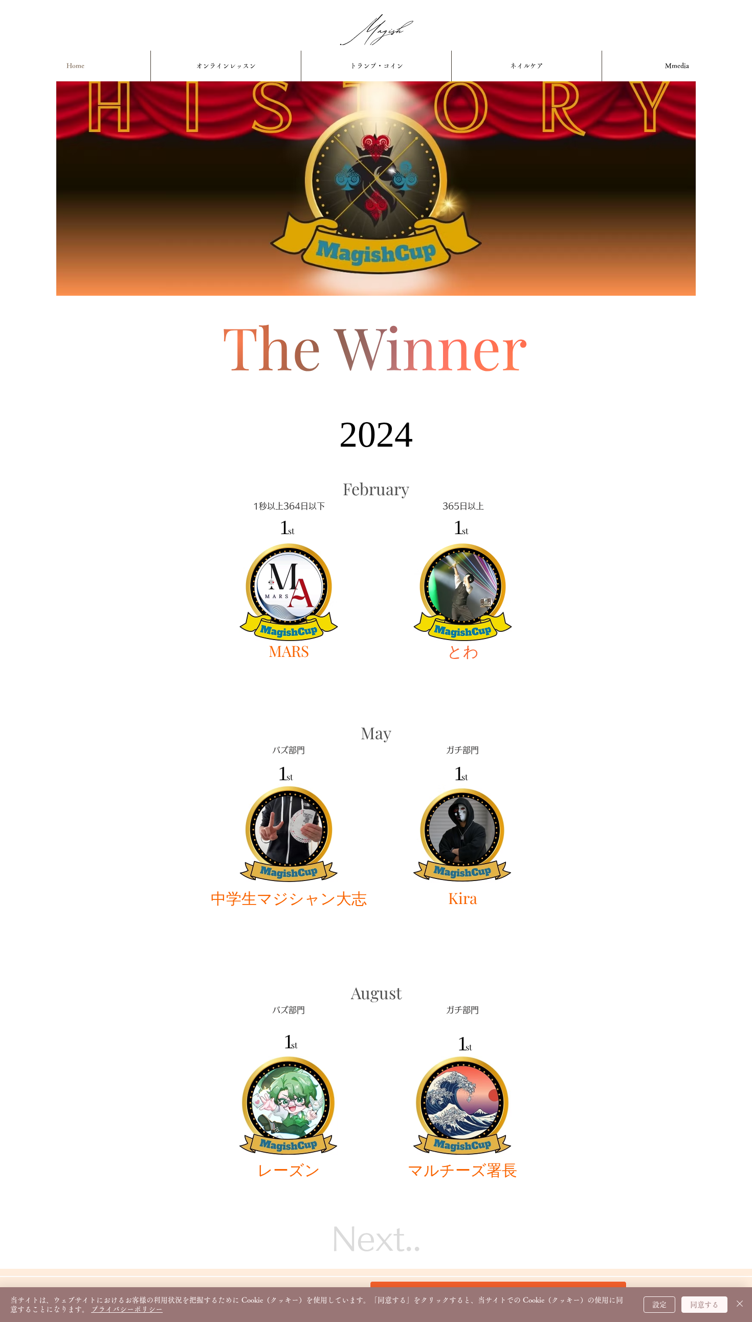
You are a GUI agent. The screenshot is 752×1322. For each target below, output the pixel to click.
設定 (659, 1304)
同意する (704, 1304)
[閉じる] (740, 1304)
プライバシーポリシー (127, 1309)
